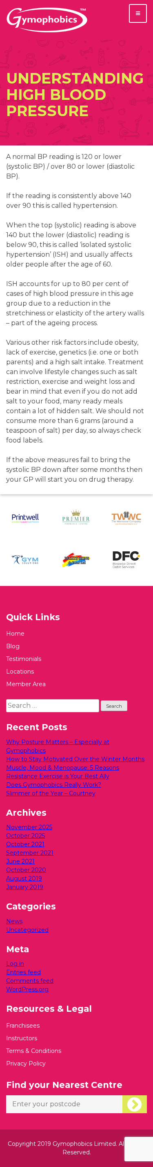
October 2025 (25, 835)
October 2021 (25, 844)
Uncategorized (27, 930)
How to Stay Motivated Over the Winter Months (75, 759)
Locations (20, 671)
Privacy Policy (26, 1063)
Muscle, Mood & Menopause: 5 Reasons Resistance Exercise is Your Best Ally (62, 772)
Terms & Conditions (33, 1051)
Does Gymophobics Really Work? (53, 784)
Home (15, 633)
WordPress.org (27, 989)
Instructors (21, 1038)
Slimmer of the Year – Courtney (50, 793)
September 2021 (29, 853)
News (14, 921)
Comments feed (29, 980)
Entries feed (23, 972)
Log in (15, 963)
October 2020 (26, 870)
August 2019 (24, 878)
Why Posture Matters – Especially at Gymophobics (57, 746)
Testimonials (23, 659)
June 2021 (20, 861)
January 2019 (24, 887)
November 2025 (29, 827)
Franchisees (23, 1025)
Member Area (26, 684)
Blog (13, 646)
